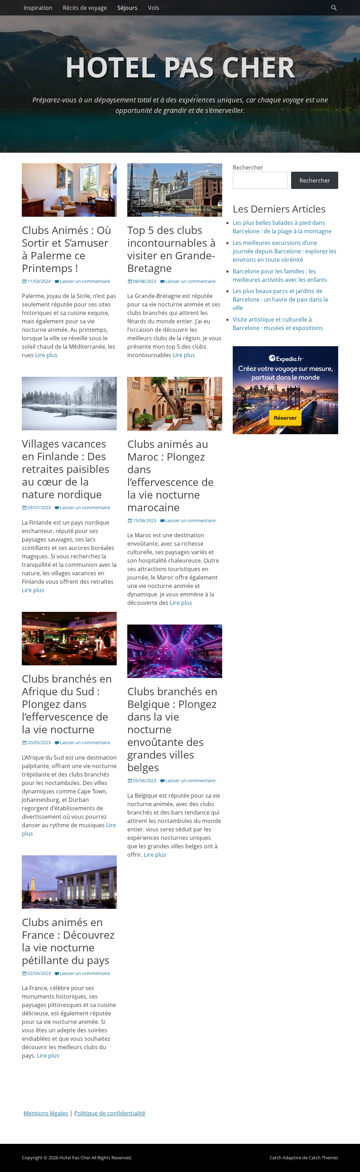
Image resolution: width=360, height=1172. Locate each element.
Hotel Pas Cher (180, 66)
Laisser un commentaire (85, 281)
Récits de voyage (85, 8)
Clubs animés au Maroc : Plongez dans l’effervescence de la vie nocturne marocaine (170, 475)
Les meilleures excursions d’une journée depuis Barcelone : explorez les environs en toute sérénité (284, 251)
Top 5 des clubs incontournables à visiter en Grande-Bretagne (171, 249)
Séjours (127, 8)
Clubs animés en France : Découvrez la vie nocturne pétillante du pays (68, 941)
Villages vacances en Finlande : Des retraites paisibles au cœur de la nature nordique (65, 468)
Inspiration (38, 8)
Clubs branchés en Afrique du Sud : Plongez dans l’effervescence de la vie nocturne (67, 703)
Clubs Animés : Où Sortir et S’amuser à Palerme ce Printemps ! (66, 249)
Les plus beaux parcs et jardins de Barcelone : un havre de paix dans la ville (280, 299)
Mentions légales (46, 1113)
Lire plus (46, 355)
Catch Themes (323, 1157)
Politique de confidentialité (109, 1113)
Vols (153, 8)
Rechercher (248, 167)
